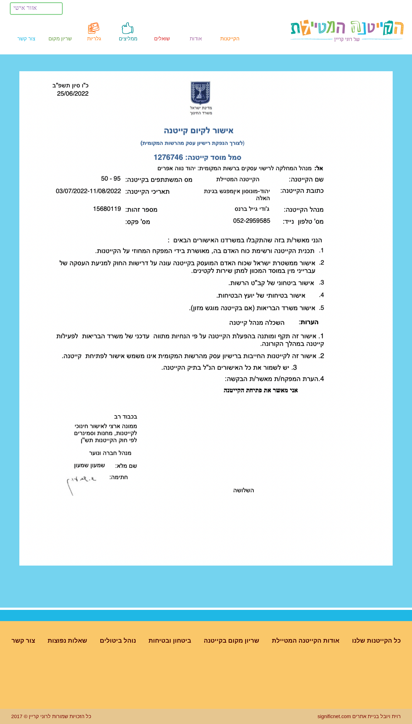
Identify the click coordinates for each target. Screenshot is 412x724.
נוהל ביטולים (118, 640)
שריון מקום (60, 38)
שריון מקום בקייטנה (231, 640)
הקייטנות (229, 38)
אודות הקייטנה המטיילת (305, 640)
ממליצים (128, 38)
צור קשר (26, 38)
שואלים (162, 38)
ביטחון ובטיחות (170, 640)
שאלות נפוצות (67, 640)
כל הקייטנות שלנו (376, 640)
